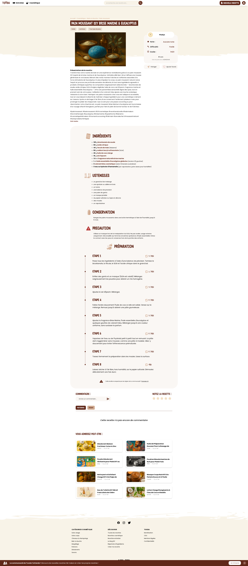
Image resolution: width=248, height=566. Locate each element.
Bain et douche (92, 18)
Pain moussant (104, 18)
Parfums (74, 547)
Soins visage (76, 533)
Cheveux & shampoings (80, 538)
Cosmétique (81, 18)
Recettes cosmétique (115, 536)
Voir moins (74, 121)
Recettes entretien (114, 538)
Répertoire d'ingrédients (116, 544)
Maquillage (75, 544)
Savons (74, 552)
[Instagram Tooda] (124, 523)
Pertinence (80, 407)
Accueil (73, 18)
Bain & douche (77, 541)
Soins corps (75, 536)
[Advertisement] (56, 36)
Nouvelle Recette (231, 3)
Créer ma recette (114, 547)
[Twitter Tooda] (129, 523)
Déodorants (76, 550)
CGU (145, 536)
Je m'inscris (235, 563)
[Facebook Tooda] (118, 523)
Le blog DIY (111, 541)
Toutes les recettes (114, 533)
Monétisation (148, 533)
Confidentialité (149, 541)
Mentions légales (149, 538)
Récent (91, 407)
